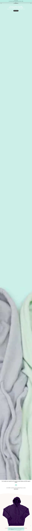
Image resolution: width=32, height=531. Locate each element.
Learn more (12, 529)
